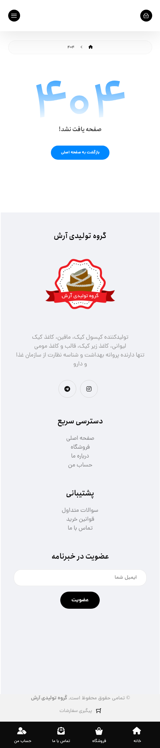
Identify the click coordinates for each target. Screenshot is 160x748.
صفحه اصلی (80, 438)
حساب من (80, 465)
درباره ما (80, 456)
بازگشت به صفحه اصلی (80, 152)
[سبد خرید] (146, 16)
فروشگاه (80, 447)
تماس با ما (80, 528)
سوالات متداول (80, 510)
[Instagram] (89, 389)
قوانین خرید (80, 519)
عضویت (80, 600)
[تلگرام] (67, 389)
